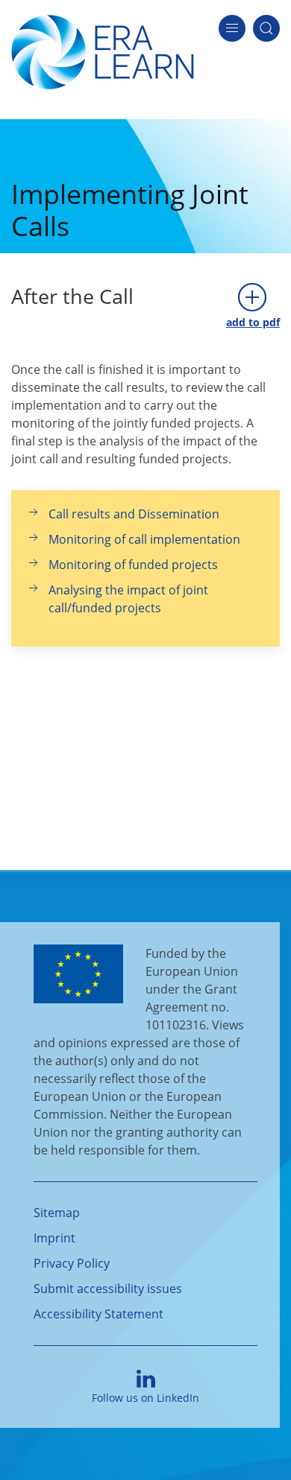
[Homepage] (102, 50)
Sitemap (57, 1212)
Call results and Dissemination (133, 514)
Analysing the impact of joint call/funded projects (128, 599)
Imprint (54, 1238)
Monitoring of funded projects (133, 564)
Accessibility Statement (98, 1314)
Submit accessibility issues (108, 1288)
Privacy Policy (72, 1263)
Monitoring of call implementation (144, 539)
